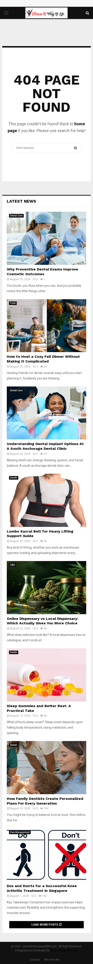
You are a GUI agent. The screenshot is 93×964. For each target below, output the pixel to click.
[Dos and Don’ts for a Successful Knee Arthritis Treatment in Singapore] (46, 854)
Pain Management (20, 832)
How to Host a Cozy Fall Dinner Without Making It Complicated (43, 358)
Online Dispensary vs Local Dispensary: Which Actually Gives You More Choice (42, 620)
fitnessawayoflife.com (64, 950)
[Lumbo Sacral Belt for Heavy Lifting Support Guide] (46, 500)
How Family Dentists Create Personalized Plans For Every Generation (45, 800)
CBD (12, 565)
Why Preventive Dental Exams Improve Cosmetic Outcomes (42, 271)
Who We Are (52, 959)
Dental (13, 745)
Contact (35, 959)
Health (13, 477)
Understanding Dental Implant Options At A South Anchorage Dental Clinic (45, 446)
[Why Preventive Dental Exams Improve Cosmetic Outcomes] (46, 238)
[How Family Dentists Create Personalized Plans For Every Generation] (46, 767)
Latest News (21, 201)
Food (13, 303)
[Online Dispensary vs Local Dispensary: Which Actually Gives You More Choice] (46, 587)
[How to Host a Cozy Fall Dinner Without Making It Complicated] (46, 325)
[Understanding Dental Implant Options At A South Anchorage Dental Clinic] (46, 413)
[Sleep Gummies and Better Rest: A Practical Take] (46, 674)
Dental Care (16, 215)
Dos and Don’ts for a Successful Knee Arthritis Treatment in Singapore (42, 888)
